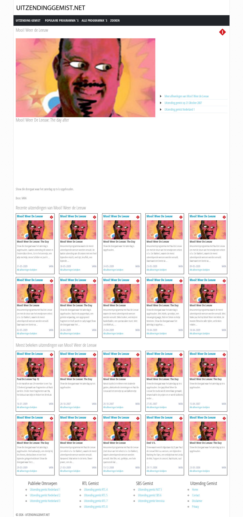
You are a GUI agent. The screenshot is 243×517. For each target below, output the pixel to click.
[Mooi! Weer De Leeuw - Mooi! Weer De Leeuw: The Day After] (35, 230)
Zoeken (115, 20)
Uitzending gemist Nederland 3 (45, 501)
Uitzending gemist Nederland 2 (45, 495)
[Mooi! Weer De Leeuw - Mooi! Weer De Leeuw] (78, 230)
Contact (196, 495)
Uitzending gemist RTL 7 (95, 501)
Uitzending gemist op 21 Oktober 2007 (183, 103)
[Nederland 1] (222, 32)
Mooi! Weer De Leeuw (30, 216)
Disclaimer (197, 501)
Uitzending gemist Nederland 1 (180, 109)
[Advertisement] (85, 151)
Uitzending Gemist (28, 20)
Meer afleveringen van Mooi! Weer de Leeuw (187, 96)
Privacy (195, 506)
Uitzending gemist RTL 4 (95, 489)
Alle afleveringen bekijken (27, 269)
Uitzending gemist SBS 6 (149, 495)
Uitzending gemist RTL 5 (95, 495)
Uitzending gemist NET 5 (150, 489)
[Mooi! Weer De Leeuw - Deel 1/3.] (165, 431)
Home (195, 489)
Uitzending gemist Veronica (151, 501)
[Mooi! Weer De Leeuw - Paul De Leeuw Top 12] (35, 367)
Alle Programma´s (94, 20)
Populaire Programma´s (62, 20)
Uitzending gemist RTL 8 (95, 506)
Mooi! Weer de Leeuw (32, 30)
